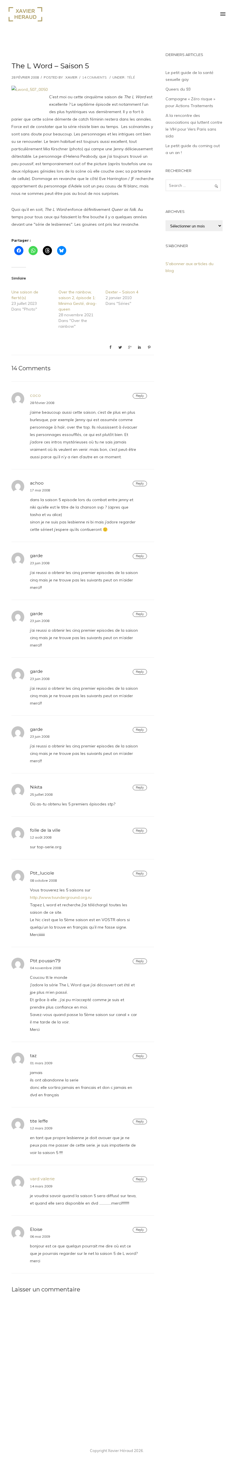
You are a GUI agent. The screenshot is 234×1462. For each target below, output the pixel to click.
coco (35, 395)
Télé (131, 77)
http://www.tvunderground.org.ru (61, 897)
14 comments (94, 77)
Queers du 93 (178, 89)
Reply (140, 396)
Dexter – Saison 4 (122, 292)
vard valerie (42, 1178)
